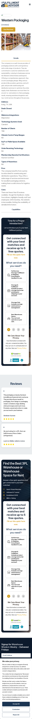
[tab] (16, 58)
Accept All (16, 704)
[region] (16, 688)
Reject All (16, 715)
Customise (16, 709)
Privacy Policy (21, 348)
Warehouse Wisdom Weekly (12, 645)
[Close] (30, 660)
